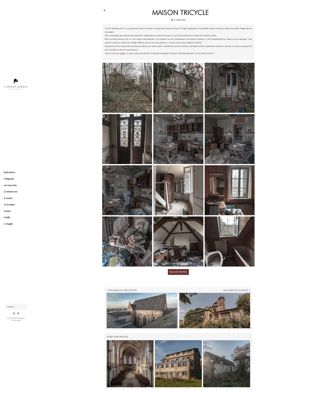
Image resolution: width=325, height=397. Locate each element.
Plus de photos (178, 272)
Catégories (9, 178)
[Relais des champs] (178, 363)
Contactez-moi (10, 191)
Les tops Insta (10, 185)
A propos (8, 198)
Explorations (9, 172)
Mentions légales (16, 320)
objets (122, 53)
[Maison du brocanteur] (226, 363)
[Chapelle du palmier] (130, 363)
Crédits (7, 217)
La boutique (9, 204)
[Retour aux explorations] (104, 10)
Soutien (7, 211)
